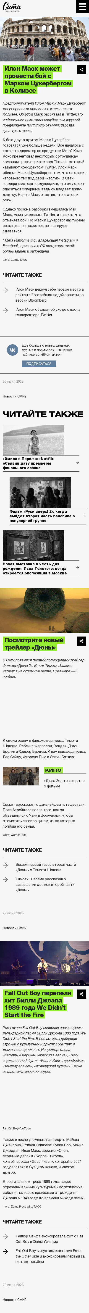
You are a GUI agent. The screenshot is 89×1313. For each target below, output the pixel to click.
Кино (53, 770)
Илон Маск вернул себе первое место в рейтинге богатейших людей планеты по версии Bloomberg (50, 294)
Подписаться (38, 364)
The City (12, 7)
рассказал (52, 114)
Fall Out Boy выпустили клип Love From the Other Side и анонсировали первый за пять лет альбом (50, 1256)
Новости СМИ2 (14, 396)
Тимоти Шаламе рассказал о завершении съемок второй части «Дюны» (45, 884)
